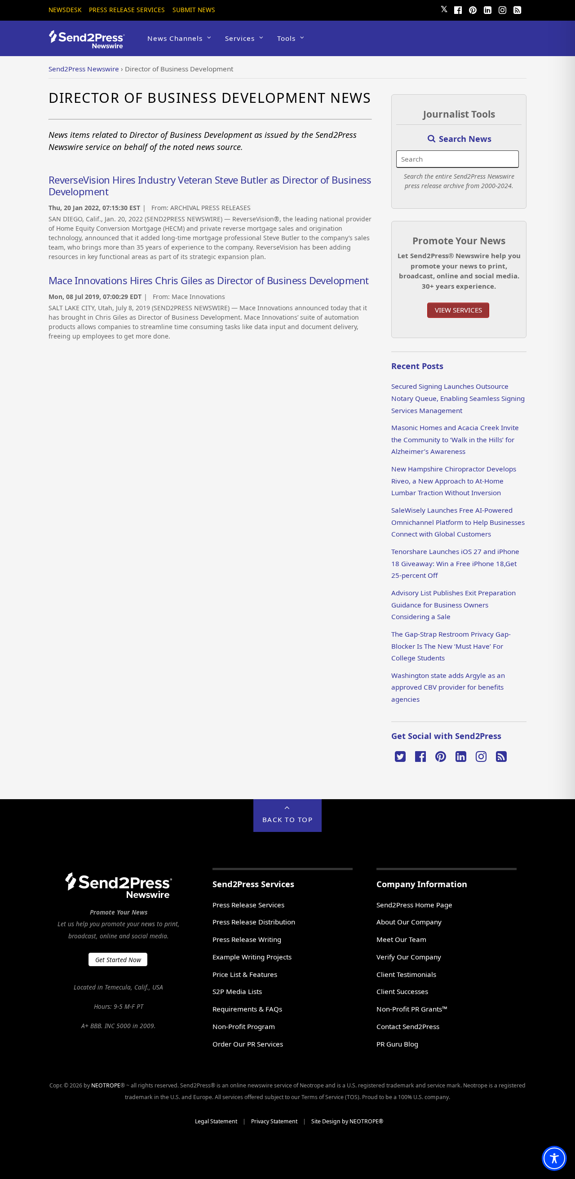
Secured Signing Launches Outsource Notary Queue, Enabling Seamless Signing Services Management (458, 398)
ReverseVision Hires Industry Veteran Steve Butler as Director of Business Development (210, 185)
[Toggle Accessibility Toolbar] (554, 1158)
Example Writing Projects (252, 956)
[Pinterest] (472, 9)
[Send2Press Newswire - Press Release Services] (90, 44)
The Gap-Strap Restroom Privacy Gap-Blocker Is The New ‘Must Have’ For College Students (451, 645)
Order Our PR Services (247, 1043)
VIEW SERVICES (458, 309)
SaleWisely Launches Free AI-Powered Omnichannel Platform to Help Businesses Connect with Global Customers (458, 522)
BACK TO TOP (287, 819)
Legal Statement (216, 1121)
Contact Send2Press (407, 1026)
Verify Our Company (408, 956)
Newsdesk (65, 9)
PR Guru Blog (397, 1043)
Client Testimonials (406, 974)
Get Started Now (118, 959)
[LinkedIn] (487, 9)
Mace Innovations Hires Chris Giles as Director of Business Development (209, 280)
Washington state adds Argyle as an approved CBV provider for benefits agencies (448, 687)
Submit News (193, 9)
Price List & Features (244, 974)
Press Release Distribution (253, 921)
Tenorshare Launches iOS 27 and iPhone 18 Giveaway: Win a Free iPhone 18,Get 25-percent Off (455, 563)
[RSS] (517, 9)
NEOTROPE (105, 1085)
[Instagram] (502, 9)
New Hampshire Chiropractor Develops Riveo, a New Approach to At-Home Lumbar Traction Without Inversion (453, 480)
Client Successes (402, 991)
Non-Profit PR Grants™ (411, 1008)
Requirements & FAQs (247, 1008)
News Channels (175, 38)
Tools (286, 38)
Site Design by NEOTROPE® (347, 1121)
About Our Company (409, 921)
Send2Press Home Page (414, 904)
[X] (400, 755)
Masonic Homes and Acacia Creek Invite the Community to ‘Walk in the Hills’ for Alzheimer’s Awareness (455, 439)
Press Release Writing (246, 939)
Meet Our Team (401, 939)
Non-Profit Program (243, 1026)
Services (240, 38)
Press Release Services (127, 9)
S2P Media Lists (237, 991)
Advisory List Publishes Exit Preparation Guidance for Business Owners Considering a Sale (453, 604)
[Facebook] (457, 9)
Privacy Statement (274, 1121)
